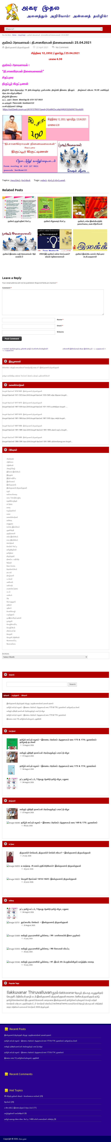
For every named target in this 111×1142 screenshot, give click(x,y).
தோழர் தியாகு (85, 1003)
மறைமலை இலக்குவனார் (55, 1000)
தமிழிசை (10, 553)
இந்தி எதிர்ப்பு (11, 478)
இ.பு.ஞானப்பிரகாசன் (34, 1000)
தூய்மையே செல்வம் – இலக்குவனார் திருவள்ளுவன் (44, 922)
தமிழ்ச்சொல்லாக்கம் (16, 1000)
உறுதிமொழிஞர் (12, 501)
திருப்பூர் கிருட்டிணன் (56, 180)
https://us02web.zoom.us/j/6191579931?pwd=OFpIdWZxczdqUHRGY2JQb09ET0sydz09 (43, 109)
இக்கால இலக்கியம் (13, 471)
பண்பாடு (10, 585)
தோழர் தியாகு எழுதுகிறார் (89, 992)
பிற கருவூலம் (11, 601)
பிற (8, 598)
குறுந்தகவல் (11, 533)
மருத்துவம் (10, 614)
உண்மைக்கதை (12, 494)
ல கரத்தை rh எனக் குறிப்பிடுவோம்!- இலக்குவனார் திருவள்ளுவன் (51, 866)
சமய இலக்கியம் (12, 540)
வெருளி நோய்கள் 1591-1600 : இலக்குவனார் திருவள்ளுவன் (22, 437)
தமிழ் (97, 996)
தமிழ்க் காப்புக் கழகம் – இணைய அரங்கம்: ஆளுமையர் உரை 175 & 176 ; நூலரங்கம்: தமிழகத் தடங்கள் (43, 707)
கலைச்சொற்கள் (12, 517)
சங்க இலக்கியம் (12, 536)
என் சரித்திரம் (97, 1003)
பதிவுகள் (6, 695)
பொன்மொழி (11, 611)
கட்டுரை (9, 504)
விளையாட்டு (11, 631)
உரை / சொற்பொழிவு (14, 498)
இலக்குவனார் (11, 484)
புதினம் (9, 605)
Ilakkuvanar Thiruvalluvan (29, 992)
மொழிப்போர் (11, 627)
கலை (8, 514)
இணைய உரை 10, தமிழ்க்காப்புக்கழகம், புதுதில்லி (24, 719)
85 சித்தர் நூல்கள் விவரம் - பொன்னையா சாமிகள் (21, 1096)
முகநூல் (9, 621)
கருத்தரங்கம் (11, 510)
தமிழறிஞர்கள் (12, 549)
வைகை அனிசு (73, 996)
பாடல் (8, 592)
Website (60, 332)
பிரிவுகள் (24, 695)
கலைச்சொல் (73, 1003)
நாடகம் (9, 572)
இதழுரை (10, 475)
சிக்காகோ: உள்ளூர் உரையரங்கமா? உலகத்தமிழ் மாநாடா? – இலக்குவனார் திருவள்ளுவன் (30, 367)
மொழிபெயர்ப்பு (12, 624)
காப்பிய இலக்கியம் (13, 527)
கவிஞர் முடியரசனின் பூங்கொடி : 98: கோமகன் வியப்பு (45, 948)
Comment (7, 288)
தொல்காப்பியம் (12, 569)
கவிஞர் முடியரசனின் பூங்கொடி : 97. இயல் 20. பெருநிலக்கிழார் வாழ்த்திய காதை (57, 962)
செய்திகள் (25, 180)
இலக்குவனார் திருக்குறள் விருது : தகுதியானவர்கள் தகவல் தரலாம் (30, 703)
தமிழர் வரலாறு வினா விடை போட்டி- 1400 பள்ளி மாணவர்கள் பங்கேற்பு (28, 1119)
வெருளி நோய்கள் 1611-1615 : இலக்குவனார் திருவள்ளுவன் (22, 403)
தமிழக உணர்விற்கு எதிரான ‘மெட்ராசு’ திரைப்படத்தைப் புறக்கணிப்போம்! (26, 376)
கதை (8, 507)
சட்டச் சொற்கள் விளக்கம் (42, 1003)
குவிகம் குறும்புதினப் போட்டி (19, 221)
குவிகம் (43, 180)
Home (14, 35)
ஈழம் (8, 491)
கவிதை (9, 520)
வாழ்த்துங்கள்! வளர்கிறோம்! (14, 1113)
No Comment (62, 47)
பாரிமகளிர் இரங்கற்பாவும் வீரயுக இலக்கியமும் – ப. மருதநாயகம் (83, 349)
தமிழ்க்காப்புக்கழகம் (76, 1000)
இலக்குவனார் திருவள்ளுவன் (17, 47)
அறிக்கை (10, 462)
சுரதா (9, 1007)
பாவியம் (9, 595)
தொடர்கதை (11, 566)
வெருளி (9, 634)
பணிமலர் (10, 582)
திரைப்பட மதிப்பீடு (13, 559)
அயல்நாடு (10, 459)
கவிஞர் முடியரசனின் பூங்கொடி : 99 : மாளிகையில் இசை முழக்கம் (50, 935)
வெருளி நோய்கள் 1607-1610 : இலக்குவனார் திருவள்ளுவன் (22, 414)
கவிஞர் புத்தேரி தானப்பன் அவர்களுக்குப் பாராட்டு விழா (26, 711)
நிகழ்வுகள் (10, 575)
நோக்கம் (7, 1102)
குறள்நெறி (10, 530)
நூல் (55, 992)
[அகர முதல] (55, 20)
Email (60, 325)
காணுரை (10, 523)
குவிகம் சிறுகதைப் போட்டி (54, 221)
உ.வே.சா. (18, 1003)
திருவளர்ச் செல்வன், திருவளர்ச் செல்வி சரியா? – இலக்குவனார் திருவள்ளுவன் (55, 852)
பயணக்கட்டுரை (12, 588)
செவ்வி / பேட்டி (12, 546)
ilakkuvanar (66, 993)
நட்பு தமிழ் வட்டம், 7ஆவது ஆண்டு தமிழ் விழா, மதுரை (44, 779)
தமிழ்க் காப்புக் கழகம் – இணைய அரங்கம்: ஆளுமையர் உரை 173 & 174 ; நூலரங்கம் (36, 715)
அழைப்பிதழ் (21, 35)
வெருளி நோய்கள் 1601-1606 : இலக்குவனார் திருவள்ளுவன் (22, 426)
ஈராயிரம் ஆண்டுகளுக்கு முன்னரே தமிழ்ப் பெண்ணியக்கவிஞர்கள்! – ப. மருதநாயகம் (25, 349)
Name (60, 319)
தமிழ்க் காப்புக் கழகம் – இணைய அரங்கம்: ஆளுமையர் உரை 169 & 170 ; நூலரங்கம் (59, 822)
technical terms (60, 1003)
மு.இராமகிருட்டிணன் (14, 618)
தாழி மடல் (31, 996)
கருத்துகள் (15, 695)
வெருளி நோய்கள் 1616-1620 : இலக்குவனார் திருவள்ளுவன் (22, 391)
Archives (5, 654)
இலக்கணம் (11, 481)
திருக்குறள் (11, 556)
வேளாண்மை (11, 644)
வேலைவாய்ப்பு (11, 640)
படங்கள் (9, 579)
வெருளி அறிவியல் (13, 637)
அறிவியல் (10, 465)
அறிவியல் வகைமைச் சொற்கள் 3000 (26, 1007)
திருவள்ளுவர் (88, 996)
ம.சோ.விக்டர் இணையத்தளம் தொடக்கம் (18, 1107)
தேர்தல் (9, 562)
